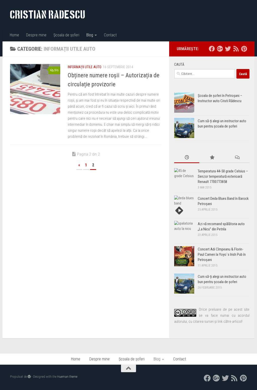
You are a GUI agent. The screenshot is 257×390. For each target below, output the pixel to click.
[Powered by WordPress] (29, 376)
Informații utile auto (84, 67)
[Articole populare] (211, 157)
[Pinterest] (244, 49)
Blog (89, 35)
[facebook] (212, 49)
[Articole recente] (186, 157)
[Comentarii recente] (236, 157)
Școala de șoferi (66, 35)
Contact (110, 35)
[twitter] (228, 49)
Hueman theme (67, 376)
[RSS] (236, 49)
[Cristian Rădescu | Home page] (47, 14)
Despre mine (36, 35)
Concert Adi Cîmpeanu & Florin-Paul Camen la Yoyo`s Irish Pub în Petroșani (222, 254)
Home (14, 35)
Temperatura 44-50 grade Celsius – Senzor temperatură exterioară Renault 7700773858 (223, 176)
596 (56, 70)
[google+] (220, 49)
